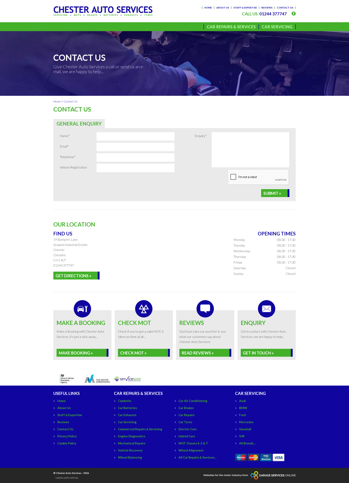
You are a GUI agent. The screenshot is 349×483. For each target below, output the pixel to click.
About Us (222, 7)
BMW (243, 407)
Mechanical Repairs (131, 443)
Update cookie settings (66, 477)
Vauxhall (245, 429)
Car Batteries (127, 407)
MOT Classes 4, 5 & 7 (193, 443)
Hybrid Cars (187, 436)
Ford (242, 415)
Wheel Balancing (130, 457)
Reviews (266, 7)
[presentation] (258, 177)
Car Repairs (186, 415)
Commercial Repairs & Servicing (140, 429)
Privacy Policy (67, 436)
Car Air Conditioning (193, 400)
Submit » (272, 193)
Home (208, 7)
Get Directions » (73, 275)
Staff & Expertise (245, 7)
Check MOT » (133, 352)
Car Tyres (185, 422)
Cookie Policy (66, 443)
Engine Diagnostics (131, 436)
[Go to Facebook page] (294, 14)
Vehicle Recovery (130, 450)
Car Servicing (277, 26)
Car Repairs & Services (231, 26)
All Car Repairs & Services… (198, 457)
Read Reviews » (198, 352)
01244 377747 (264, 14)
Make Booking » (76, 352)
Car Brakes (186, 407)
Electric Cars (188, 429)
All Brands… (247, 443)
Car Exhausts (127, 415)
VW (242, 436)
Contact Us (285, 7)
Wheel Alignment (191, 450)
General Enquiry (79, 124)
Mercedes (246, 422)
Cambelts (124, 400)
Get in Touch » (258, 352)
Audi (242, 400)
